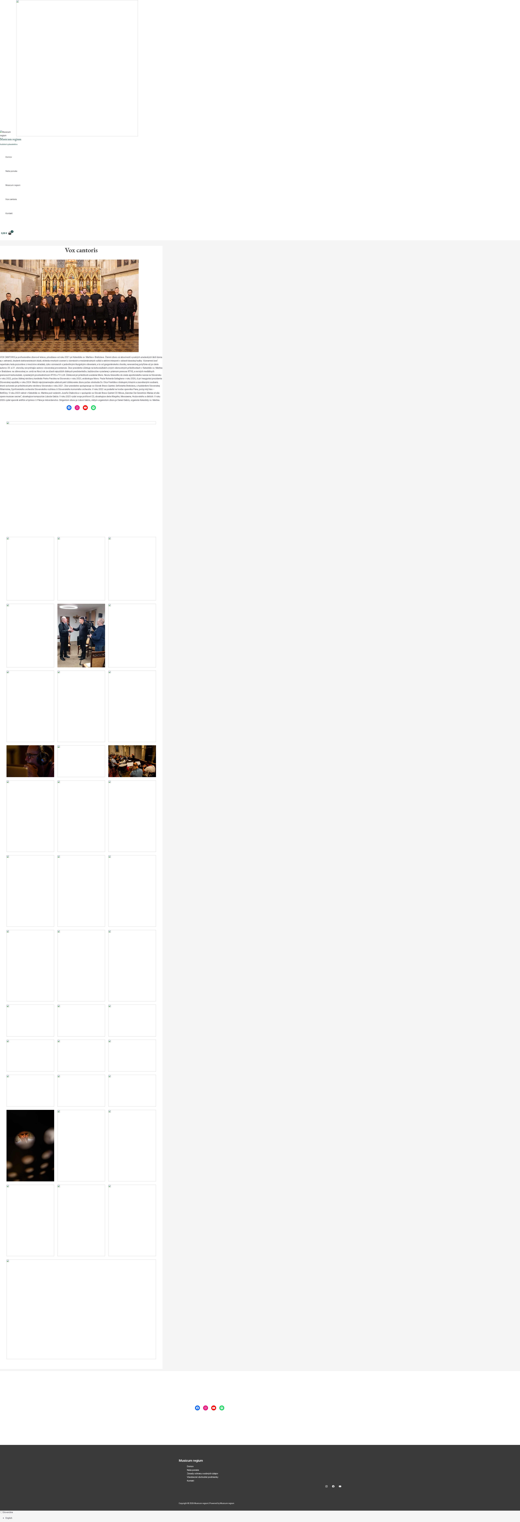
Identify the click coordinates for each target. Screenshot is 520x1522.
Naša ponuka (11, 171)
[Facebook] (69, 407)
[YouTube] (85, 407)
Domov (8, 157)
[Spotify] (93, 407)
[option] (262, 1518)
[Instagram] (77, 407)
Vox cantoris (11, 199)
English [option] (8, 1518)
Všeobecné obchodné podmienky (202, 1477)
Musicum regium (10, 139)
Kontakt (8, 213)
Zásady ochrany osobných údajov (202, 1473)
